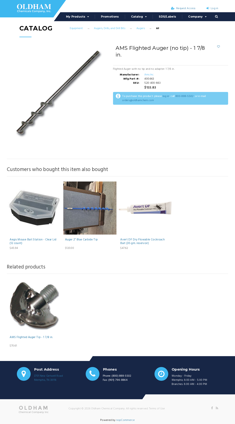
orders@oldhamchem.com (138, 100)
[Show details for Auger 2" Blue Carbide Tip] (89, 208)
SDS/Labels (167, 16)
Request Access (185, 8)
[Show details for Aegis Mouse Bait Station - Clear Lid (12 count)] (34, 208)
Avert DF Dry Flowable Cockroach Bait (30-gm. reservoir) (142, 241)
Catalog (137, 16)
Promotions (110, 16)
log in (166, 96)
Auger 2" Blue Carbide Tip (81, 239)
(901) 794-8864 (118, 380)
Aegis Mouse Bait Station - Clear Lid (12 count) (33, 241)
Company (195, 16)
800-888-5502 (184, 96)
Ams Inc (149, 75)
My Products (75, 16)
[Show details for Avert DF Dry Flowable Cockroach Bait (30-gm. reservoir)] (145, 208)
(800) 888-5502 (121, 376)
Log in (214, 8)
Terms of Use (157, 408)
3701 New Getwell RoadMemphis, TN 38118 (48, 378)
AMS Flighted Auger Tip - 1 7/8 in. (31, 337)
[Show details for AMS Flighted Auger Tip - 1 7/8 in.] (34, 305)
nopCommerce (125, 420)
